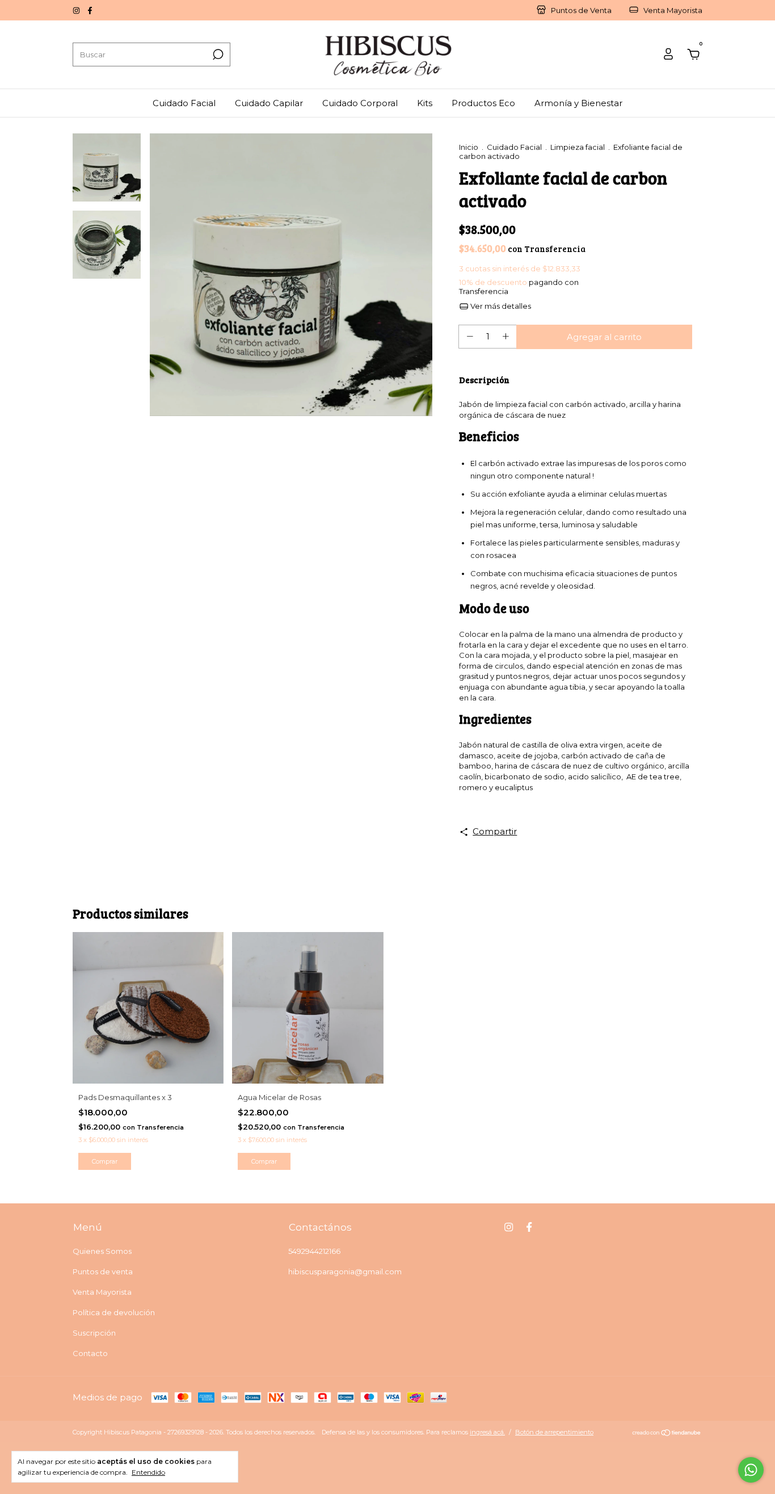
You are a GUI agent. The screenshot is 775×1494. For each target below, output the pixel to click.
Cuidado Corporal (360, 103)
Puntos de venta (103, 1271)
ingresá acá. (487, 1432)
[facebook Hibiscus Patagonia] (90, 10)
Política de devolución (114, 1312)
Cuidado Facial (184, 103)
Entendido (148, 1472)
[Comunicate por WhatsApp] (751, 1470)
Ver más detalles (500, 305)
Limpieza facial (577, 147)
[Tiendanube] (666, 1433)
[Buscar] (217, 54)
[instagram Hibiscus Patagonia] (77, 10)
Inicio (468, 147)
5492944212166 (314, 1251)
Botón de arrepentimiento (554, 1432)
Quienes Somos (102, 1251)
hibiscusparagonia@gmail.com (345, 1271)
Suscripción (94, 1332)
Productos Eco (483, 103)
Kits (424, 103)
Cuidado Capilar (269, 103)
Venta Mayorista (102, 1291)
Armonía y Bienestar (578, 103)
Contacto (90, 1353)
